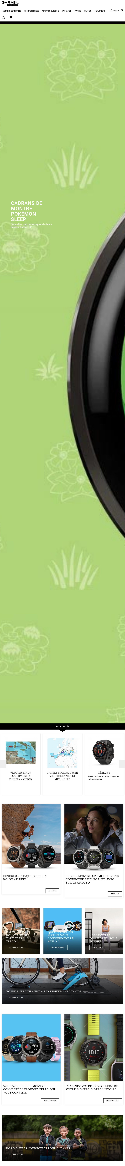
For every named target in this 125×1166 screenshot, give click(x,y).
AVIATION (87, 11)
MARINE (78, 11)
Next (122, 764)
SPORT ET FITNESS (31, 11)
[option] (62, 374)
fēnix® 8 (104, 772)
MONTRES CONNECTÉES (12, 11)
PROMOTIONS (99, 11)
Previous (3, 764)
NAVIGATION (66, 11)
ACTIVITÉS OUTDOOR (50, 11)
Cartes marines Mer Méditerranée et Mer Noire (62, 776)
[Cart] (10, 18)
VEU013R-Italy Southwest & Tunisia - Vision (20, 776)
